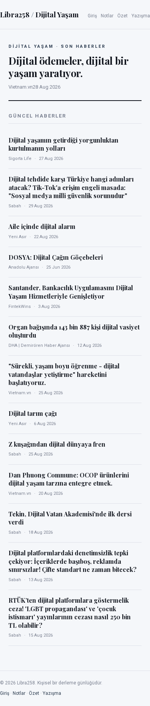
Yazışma (141, 15)
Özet (122, 15)
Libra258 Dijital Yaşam (39, 14)
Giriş (92, 15)
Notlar (107, 15)
